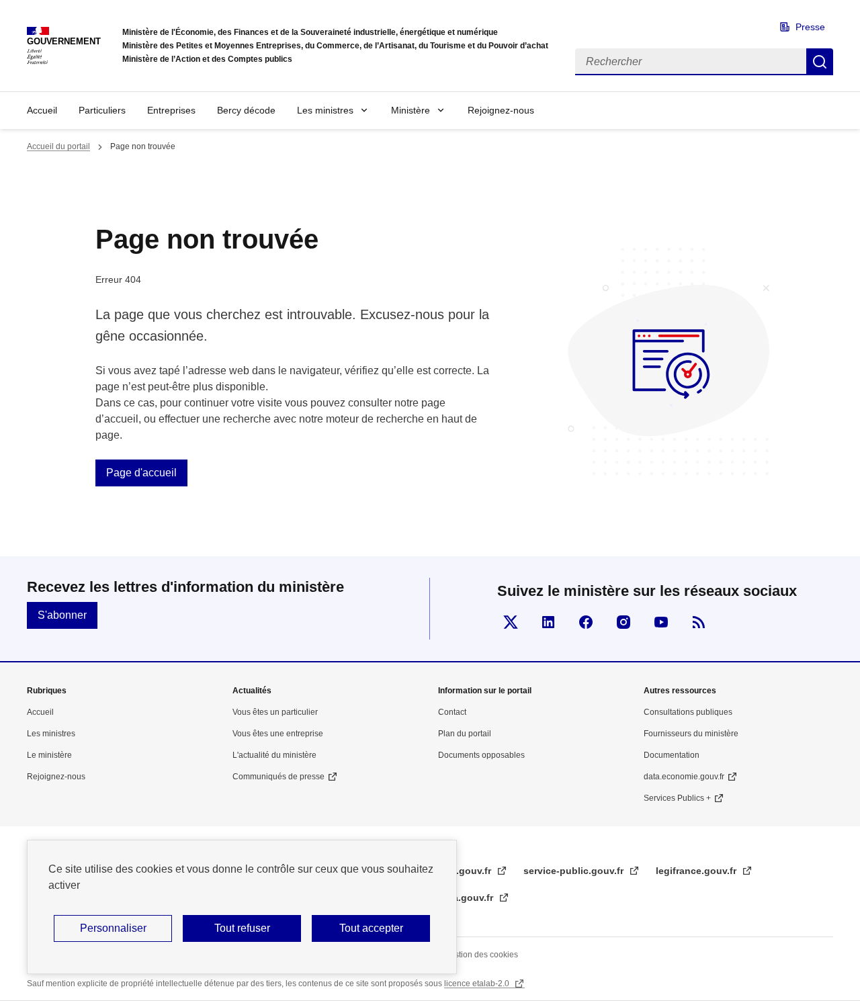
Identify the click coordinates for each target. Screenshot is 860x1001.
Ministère (410, 110)
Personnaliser (113, 928)
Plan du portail (464, 733)
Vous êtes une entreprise (277, 733)
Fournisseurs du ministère (691, 733)
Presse (810, 26)
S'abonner (62, 615)
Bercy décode (246, 110)
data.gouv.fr (467, 897)
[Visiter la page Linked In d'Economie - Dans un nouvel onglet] (548, 622)
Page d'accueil (141, 472)
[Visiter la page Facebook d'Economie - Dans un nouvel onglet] (585, 622)
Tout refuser (242, 928)
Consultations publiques (688, 712)
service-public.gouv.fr (574, 870)
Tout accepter (371, 928)
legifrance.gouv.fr (697, 870)
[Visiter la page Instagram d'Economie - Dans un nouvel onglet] (623, 622)
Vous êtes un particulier (275, 712)
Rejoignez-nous (501, 110)
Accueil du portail (58, 146)
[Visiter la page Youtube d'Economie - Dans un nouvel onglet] (661, 622)
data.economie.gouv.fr (684, 776)
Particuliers (102, 110)
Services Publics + (677, 798)
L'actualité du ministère (274, 755)
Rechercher (819, 61)
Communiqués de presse (278, 776)
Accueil (42, 110)
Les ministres (325, 110)
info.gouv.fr (466, 870)
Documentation (671, 755)
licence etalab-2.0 (477, 983)
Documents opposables (481, 755)
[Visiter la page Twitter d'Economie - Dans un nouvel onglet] (510, 622)
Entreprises (171, 110)
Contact (452, 712)
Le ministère (49, 755)
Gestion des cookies (481, 954)
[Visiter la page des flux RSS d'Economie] (698, 622)
